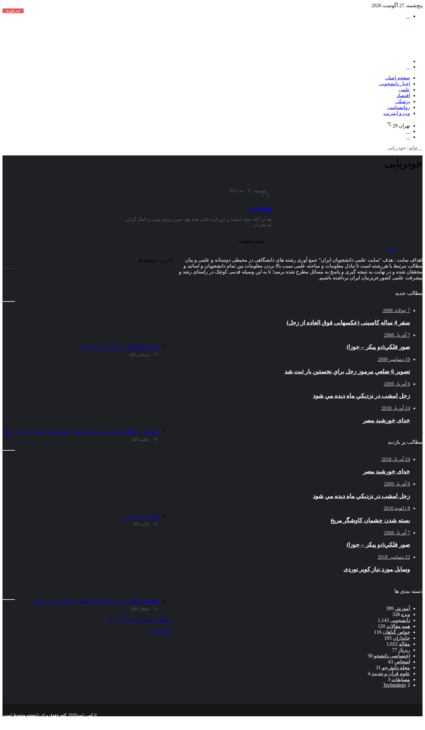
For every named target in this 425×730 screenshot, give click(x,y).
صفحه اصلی (397, 77)
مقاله (404, 644)
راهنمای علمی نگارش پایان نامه (139, 619)
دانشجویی (400, 620)
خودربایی (260, 207)
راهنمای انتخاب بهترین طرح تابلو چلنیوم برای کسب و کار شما (97, 600)
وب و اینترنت (396, 113)
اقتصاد (403, 95)
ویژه (405, 614)
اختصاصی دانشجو (392, 655)
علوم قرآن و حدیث (390, 673)
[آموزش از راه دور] (81, 478)
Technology (394, 685)
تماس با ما (381, 720)
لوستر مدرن (159, 630)
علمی (404, 89)
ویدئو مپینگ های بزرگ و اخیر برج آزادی (120, 346)
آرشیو (403, 720)
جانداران (401, 638)
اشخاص (402, 661)
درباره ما (357, 720)
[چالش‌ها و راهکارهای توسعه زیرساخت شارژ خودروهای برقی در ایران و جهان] (81, 394)
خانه (414, 147)
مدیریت (259, 190)
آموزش (402, 608)
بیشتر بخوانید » (250, 241)
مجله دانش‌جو (396, 667)
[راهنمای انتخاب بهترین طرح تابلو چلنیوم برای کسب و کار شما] (81, 563)
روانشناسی (398, 107)
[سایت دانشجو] (379, 50)
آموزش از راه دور (142, 516)
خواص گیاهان (396, 632)
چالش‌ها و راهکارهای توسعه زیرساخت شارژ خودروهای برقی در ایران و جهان (81, 431)
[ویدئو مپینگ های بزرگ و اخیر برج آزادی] (81, 309)
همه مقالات (398, 626)
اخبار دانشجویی (394, 83)
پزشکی (402, 101)
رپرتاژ (404, 649)
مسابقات (400, 679)
